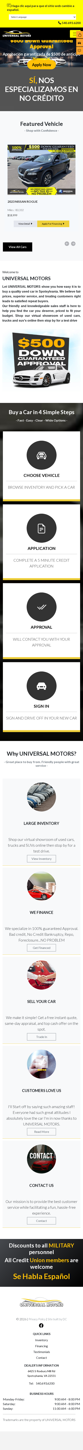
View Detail (24, 223)
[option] (41, 187)
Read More (41, 1131)
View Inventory (41, 858)
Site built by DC (57, 1319)
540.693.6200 (71, 23)
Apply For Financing (52, 223)
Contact (41, 1220)
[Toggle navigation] (75, 34)
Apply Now (41, 64)
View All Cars (17, 247)
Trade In (41, 1037)
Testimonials (41, 1352)
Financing (41, 1346)
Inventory (41, 1340)
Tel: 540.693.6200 (41, 1383)
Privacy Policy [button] (37, 1319)
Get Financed (41, 947)
